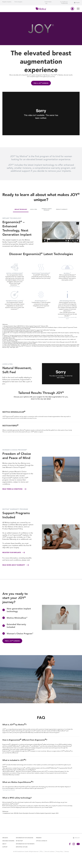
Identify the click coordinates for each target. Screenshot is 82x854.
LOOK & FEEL (33, 209)
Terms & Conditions (50, 851)
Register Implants (6, 2)
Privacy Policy (59, 851)
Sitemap (67, 851)
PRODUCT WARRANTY (61, 209)
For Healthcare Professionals (64, 2)
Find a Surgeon (18, 2)
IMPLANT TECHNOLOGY (21, 209)
